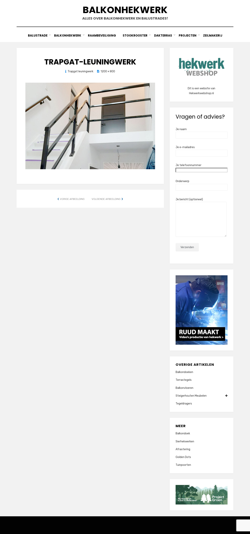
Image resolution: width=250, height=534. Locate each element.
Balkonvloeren (184, 388)
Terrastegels (184, 380)
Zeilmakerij (212, 35)
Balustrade (37, 35)
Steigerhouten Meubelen (191, 395)
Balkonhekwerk (125, 9)
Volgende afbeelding (106, 199)
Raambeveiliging (102, 35)
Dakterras (163, 35)
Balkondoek (183, 433)
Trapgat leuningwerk (80, 71)
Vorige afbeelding (72, 199)
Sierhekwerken (185, 441)
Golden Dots (183, 457)
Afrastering (183, 449)
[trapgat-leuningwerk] (90, 125)
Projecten (187, 35)
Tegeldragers (184, 403)
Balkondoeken (184, 372)
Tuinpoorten (183, 465)
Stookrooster (135, 35)
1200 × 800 (108, 71)
